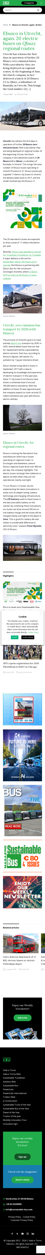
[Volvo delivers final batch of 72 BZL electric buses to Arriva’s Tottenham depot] (20, 943)
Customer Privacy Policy (22, 1220)
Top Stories (28, 672)
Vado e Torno (9, 1070)
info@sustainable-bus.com (18, 1209)
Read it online (23, 1179)
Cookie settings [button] (27, 637)
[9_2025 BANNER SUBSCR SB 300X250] (22, 856)
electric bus (16, 343)
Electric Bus (25, 969)
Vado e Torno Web (12, 1074)
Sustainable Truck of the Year (17, 1104)
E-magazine (29, 3)
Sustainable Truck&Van (14, 1077)
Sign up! (22, 1156)
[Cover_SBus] (22, 810)
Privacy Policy (14, 1217)
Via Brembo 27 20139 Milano (19, 1198)
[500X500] (22, 208)
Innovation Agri (10, 1124)
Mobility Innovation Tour (15, 1120)
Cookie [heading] (22, 616)
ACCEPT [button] (14, 637)
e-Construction (10, 1100)
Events (21, 672)
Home (5, 25)
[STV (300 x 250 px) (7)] (22, 709)
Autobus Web (9, 1081)
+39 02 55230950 (13, 1204)
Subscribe (22, 1017)
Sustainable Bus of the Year (16, 1108)
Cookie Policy (29, 1217)
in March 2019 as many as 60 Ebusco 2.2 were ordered (20, 275)
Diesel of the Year (11, 1112)
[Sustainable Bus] (6, 3)
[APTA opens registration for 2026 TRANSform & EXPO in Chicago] (22, 649)
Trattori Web (9, 1097)
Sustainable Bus (10, 1085)
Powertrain (8, 1089)
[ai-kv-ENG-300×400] (22, 755)
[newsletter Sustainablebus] (22, 892)
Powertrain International (14, 1093)
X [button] (41, 613)
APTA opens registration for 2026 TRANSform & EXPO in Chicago (21, 665)
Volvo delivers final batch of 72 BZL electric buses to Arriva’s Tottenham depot (19, 960)
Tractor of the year (12, 1116)
